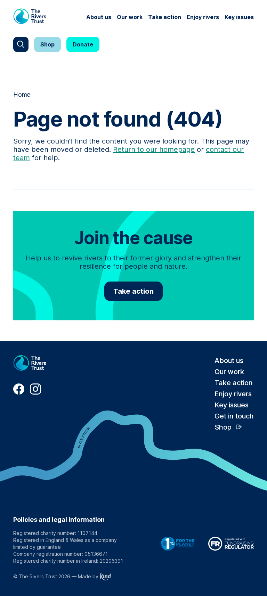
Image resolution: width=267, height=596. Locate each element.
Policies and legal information (59, 519)
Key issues (239, 17)
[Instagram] (35, 392)
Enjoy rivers (203, 17)
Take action (164, 17)
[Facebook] (18, 392)
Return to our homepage (154, 149)
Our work (130, 17)
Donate (83, 44)
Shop (47, 44)
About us (98, 17)
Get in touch (234, 416)
